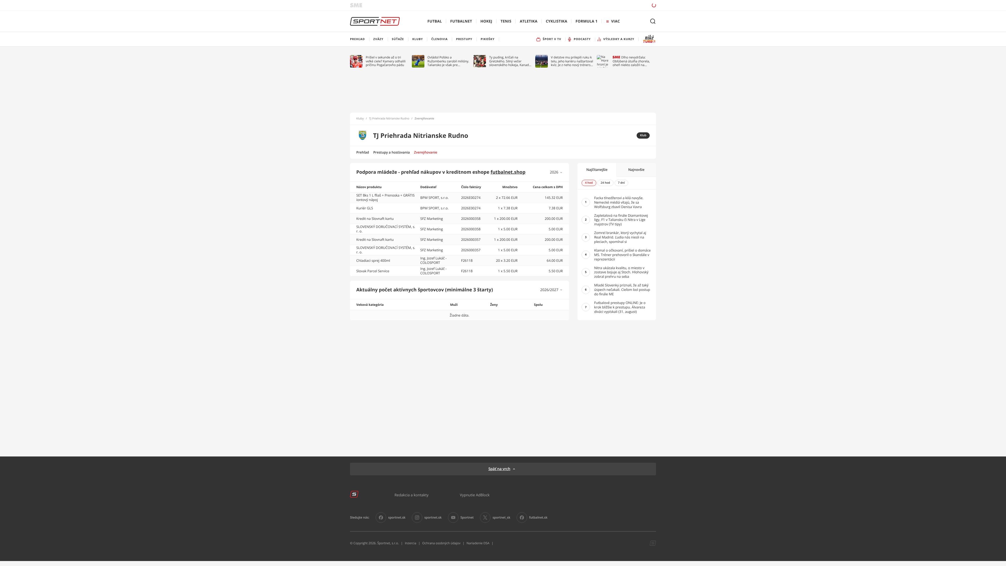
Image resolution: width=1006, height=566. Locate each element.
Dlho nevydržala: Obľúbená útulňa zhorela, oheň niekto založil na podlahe (631, 61)
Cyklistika (556, 21)
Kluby (360, 119)
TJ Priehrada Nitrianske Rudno (389, 119)
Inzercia (410, 543)
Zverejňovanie (425, 152)
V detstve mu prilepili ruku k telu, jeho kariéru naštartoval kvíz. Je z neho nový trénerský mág (572, 61)
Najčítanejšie (597, 169)
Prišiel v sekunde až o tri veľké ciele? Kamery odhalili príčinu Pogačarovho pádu (386, 61)
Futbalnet (461, 21)
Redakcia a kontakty (412, 494)
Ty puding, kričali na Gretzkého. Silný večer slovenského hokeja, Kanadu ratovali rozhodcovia (510, 61)
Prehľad (362, 152)
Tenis (506, 21)
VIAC (615, 21)
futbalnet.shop (508, 172)
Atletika (528, 21)
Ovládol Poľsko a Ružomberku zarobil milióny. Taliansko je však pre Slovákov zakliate (448, 61)
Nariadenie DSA (478, 543)
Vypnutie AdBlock (475, 494)
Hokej (486, 21)
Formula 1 (587, 21)
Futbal (435, 21)
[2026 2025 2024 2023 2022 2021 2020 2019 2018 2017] (556, 172)
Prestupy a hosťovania (391, 152)
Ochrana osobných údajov (441, 543)
